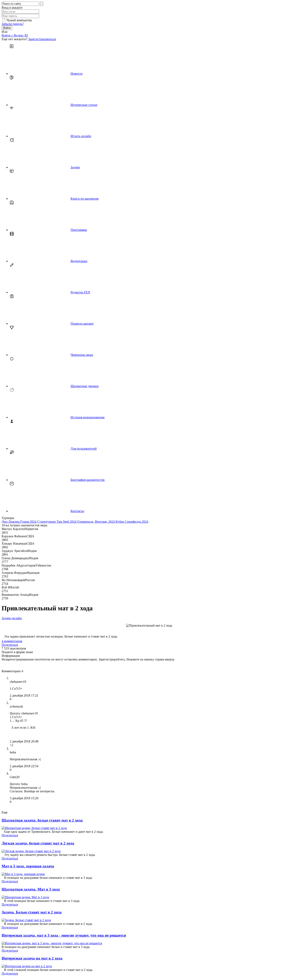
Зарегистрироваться (42, 39)
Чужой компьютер (19, 20)
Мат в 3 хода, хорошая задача (28, 866)
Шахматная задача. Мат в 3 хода (31, 889)
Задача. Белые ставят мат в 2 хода (32, 912)
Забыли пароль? (13, 24)
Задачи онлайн (12, 618)
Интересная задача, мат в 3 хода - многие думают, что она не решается (64, 935)
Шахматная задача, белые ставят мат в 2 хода (42, 820)
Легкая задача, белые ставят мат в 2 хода (38, 843)
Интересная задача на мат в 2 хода (32, 958)
